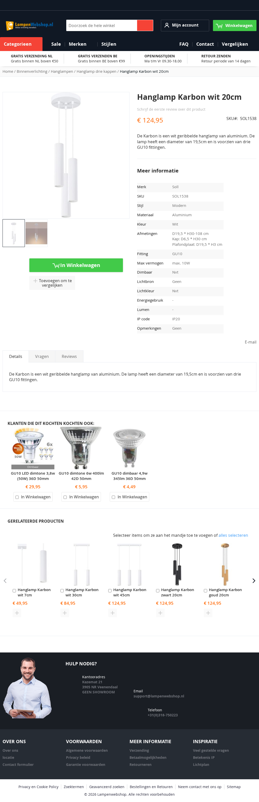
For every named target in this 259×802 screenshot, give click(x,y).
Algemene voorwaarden (87, 750)
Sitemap (234, 786)
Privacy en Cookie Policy (38, 786)
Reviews (69, 356)
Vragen (42, 356)
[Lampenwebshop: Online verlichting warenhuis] (29, 25)
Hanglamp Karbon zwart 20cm (177, 592)
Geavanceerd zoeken (106, 786)
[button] (185, 25)
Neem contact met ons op (200, 786)
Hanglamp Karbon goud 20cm (225, 592)
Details (15, 356)
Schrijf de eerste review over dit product (171, 109)
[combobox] (109, 25)
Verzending (139, 750)
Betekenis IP (204, 757)
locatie (8, 757)
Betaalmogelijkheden (148, 757)
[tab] (16, 356)
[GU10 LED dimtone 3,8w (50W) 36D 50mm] (32, 429)
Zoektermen (74, 786)
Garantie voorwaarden (85, 764)
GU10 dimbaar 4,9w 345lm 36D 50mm (129, 476)
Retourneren (141, 764)
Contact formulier (18, 764)
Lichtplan (201, 764)
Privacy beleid (78, 757)
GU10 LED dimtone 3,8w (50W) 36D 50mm (33, 476)
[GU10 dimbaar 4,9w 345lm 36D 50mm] (129, 429)
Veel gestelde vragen (211, 750)
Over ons (10, 750)
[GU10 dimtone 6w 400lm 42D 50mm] (81, 429)
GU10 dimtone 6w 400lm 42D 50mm (81, 476)
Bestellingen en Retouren (151, 786)
